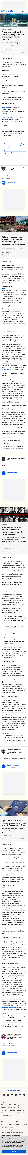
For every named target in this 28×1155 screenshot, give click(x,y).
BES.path (17, 1113)
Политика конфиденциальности (10, 1130)
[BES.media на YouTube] (20, 1095)
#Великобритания (6, 758)
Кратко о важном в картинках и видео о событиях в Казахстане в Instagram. (15, 153)
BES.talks (10, 1113)
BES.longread (17, 1105)
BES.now (3, 1105)
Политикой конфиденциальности (14, 1146)
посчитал (10, 117)
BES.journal (11, 1110)
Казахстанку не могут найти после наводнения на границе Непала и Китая (13, 448)
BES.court (4, 1110)
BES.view (24, 1113)
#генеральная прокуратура (8, 1045)
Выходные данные (21, 1124)
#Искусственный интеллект (18, 758)
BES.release (4, 1122)
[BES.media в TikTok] (24, 1095)
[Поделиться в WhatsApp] (9, 52)
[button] (23, 11)
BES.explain (20, 1110)
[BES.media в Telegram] (16, 1095)
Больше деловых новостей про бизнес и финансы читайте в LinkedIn (14, 146)
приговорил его (6, 986)
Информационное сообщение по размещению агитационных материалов (12, 1135)
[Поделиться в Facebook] (6, 52)
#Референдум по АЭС (7, 175)
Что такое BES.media (16, 1122)
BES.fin (10, 1105)
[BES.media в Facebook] (4, 1095)
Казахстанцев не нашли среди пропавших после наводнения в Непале (12, 441)
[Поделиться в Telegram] (12, 52)
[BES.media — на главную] (7, 11)
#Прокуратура (10, 1043)
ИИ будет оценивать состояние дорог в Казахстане (14, 741)
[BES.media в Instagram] (8, 1095)
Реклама (11, 1127)
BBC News (8, 548)
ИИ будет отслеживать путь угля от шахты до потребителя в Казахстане (14, 736)
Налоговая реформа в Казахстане (11, 1107)
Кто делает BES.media (7, 1124)
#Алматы (4, 1043)
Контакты (4, 1127)
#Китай (3, 465)
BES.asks (3, 1113)
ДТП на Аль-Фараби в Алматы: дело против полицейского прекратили (14, 1025)
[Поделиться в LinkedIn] (3, 52)
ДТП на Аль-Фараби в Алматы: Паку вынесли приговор (14, 1016)
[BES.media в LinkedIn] (12, 1095)
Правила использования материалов (12, 1132)
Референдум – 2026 (6, 1115)
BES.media (8, 49)
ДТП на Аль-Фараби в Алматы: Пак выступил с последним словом (13, 1021)
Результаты (5, 107)
